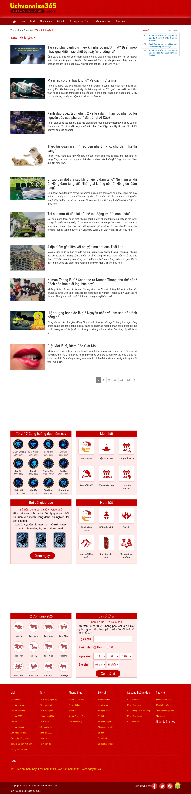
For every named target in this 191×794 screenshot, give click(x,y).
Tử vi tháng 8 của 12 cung (138, 711)
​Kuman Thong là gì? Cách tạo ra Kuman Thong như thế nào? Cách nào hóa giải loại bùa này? (92, 282)
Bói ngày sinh (104, 711)
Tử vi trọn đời (45, 744)
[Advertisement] (126, 8)
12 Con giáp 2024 (41, 616)
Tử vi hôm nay (133, 700)
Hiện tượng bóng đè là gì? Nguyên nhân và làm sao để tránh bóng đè (92, 315)
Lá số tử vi (106, 616)
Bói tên (101, 733)
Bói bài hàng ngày (105, 744)
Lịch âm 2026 (16, 716)
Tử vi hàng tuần (134, 705)
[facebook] (154, 788)
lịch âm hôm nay (26, 769)
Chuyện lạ (160, 716)
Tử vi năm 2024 (134, 722)
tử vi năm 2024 (47, 769)
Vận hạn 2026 (45, 727)
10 (115, 379)
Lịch (22, 21)
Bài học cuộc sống (164, 700)
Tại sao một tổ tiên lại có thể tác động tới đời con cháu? (88, 214)
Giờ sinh (83, 664)
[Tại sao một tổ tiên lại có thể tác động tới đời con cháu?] (27, 236)
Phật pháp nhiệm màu (165, 711)
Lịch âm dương (17, 705)
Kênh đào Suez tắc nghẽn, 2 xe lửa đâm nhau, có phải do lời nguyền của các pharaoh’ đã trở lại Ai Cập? (92, 115)
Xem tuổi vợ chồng (77, 716)
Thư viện (120, 21)
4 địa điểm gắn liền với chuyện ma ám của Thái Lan (85, 247)
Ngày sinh (84, 656)
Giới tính (84, 647)
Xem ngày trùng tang (19, 738)
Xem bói (101, 700)
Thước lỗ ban (74, 705)
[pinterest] (170, 788)
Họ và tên (84, 639)
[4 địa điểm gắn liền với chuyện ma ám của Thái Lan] (27, 269)
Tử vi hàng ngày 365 (48, 700)
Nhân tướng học (102, 21)
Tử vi (32, 21)
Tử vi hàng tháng (134, 716)
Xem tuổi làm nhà (76, 700)
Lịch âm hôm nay (17, 711)
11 (121, 379)
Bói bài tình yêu (104, 722)
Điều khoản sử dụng (31, 791)
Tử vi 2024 (44, 722)
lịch (12, 769)
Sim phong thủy (75, 722)
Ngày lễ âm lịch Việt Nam (21, 744)
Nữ (112, 647)
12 (128, 379)
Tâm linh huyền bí (44, 30)
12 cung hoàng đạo (78, 21)
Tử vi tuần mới (46, 705)
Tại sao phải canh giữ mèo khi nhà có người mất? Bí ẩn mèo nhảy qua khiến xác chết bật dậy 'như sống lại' (92, 49)
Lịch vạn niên (16, 700)
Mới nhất (106, 433)
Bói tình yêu (103, 738)
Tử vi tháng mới (47, 711)
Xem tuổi (72, 711)
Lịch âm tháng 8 (17, 727)
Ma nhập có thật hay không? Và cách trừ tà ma (81, 80)
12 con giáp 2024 (47, 716)
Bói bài (101, 716)
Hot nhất (106, 502)
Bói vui (60, 21)
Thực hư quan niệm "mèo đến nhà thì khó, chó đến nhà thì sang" (92, 148)
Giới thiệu (15, 791)
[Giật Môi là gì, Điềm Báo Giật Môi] (27, 368)
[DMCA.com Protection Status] (178, 788)
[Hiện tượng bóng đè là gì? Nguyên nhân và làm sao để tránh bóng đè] (27, 329)
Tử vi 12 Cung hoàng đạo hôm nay (41, 433)
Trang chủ (15, 30)
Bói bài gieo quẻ (41, 502)
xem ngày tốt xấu (92, 769)
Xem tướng (103, 705)
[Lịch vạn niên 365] (33, 9)
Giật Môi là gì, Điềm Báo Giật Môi (72, 346)
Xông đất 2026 (46, 733)
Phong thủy (46, 21)
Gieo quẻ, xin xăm (106, 727)
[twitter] (162, 788)
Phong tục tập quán (18, 749)
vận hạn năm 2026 (69, 769)
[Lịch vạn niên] (14, 21)
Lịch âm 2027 (16, 722)
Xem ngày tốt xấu (18, 733)
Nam (99, 647)
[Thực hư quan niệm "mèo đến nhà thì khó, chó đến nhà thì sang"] (27, 165)
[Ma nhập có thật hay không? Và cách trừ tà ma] (27, 97)
